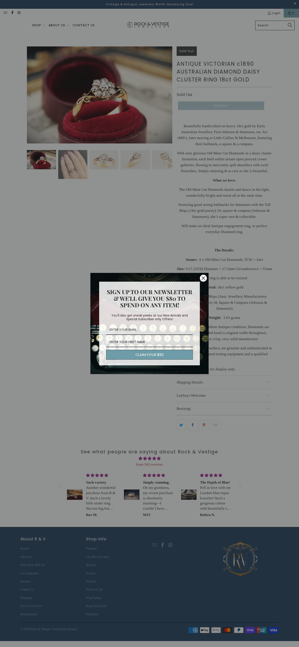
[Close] (203, 278)
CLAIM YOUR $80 (149, 354)
